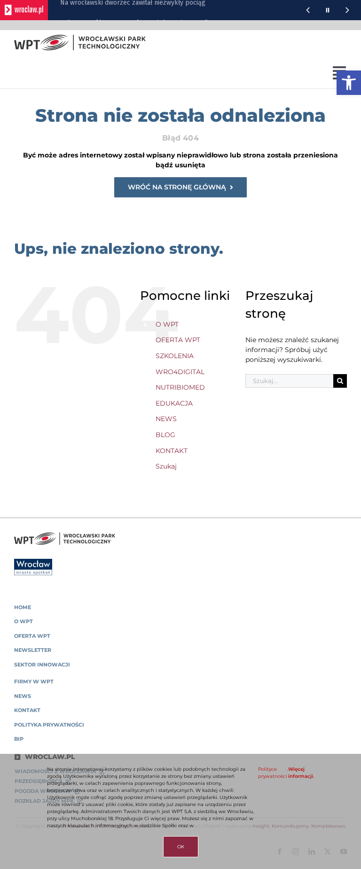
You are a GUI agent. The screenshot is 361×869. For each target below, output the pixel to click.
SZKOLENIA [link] (175, 356)
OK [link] (180, 847)
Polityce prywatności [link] (272, 772)
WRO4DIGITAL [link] (180, 372)
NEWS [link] (166, 419)
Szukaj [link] (166, 466)
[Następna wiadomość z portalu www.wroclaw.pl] (347, 10)
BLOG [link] (165, 435)
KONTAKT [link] (172, 450)
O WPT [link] (167, 324)
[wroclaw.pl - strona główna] (24, 10)
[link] (349, 82)
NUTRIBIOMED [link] (180, 387)
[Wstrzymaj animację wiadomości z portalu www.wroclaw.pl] (327, 10)
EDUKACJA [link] (174, 403)
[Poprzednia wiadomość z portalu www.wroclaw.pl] (308, 10)
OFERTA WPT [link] (178, 340)
